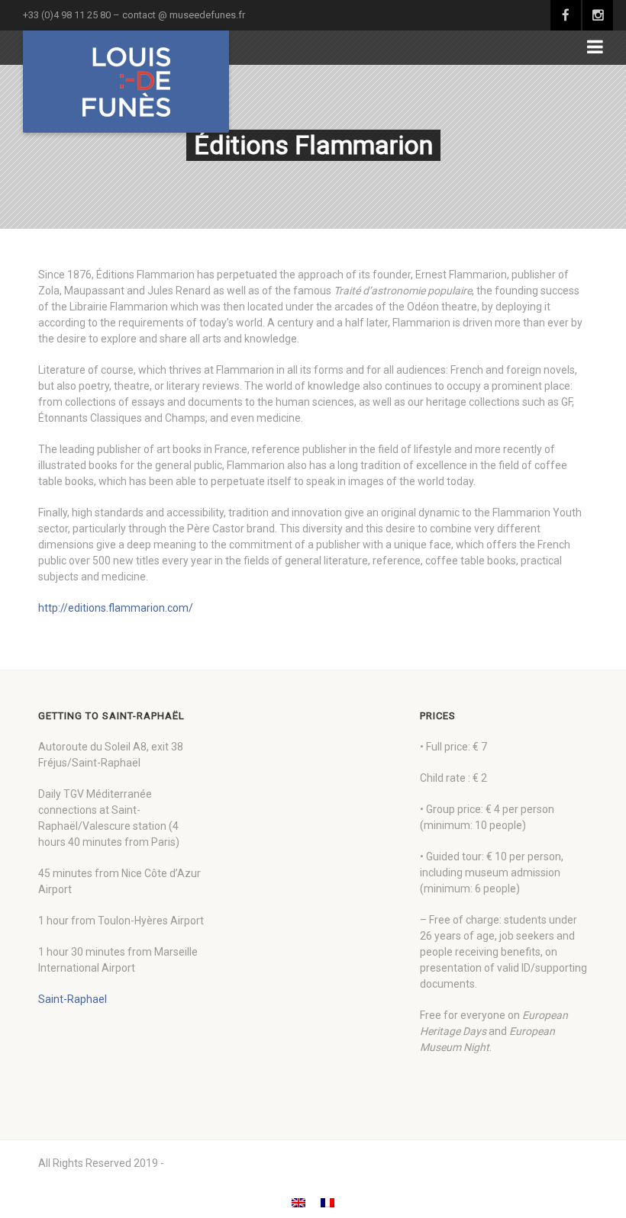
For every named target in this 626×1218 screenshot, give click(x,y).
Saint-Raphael (72, 999)
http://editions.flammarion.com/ (115, 608)
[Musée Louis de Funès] (126, 81)
